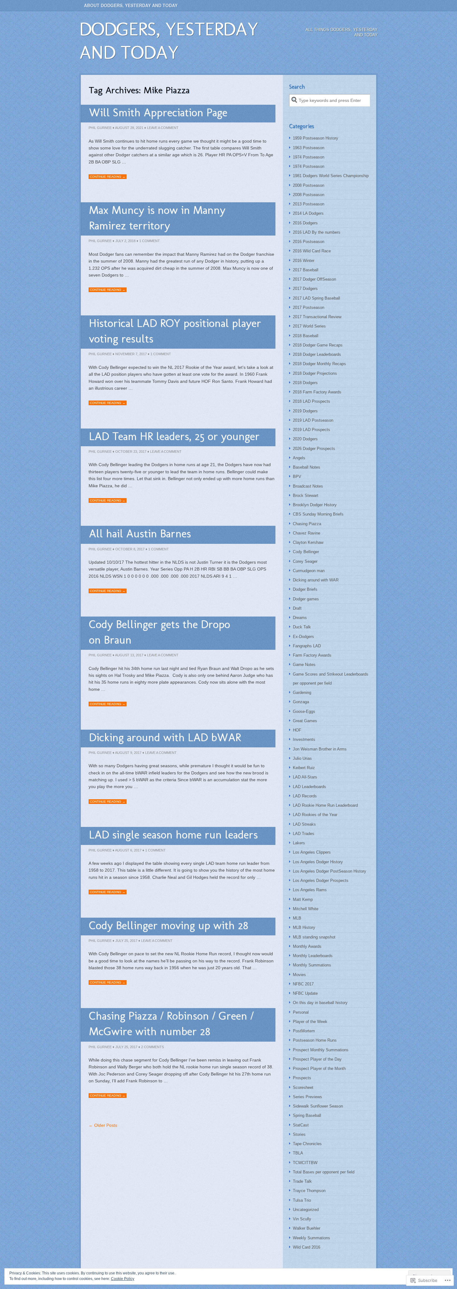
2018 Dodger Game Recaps (318, 345)
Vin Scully (302, 1219)
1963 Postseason (308, 147)
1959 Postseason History (315, 138)
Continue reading (107, 176)
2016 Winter (303, 260)
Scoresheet (303, 1087)
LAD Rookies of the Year (315, 814)
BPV (297, 476)
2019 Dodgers (305, 411)
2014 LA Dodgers (308, 213)
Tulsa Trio (302, 1200)
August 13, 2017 (129, 655)
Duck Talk (302, 627)
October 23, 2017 (130, 451)
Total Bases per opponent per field (323, 1172)
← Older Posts (103, 1125)
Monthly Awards (307, 946)
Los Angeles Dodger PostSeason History (329, 871)
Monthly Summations (312, 965)
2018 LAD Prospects (311, 401)
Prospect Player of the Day (317, 1059)
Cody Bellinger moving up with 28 (168, 925)
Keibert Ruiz (304, 767)
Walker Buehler (306, 1228)
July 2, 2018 (125, 241)
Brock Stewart (305, 495)
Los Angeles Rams (310, 890)
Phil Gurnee (100, 128)
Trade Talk (302, 1181)
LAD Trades (303, 833)
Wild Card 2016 (306, 1247)
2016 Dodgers (305, 223)
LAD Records (305, 796)
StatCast (301, 1125)
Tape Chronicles (307, 1143)
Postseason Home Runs (315, 1040)
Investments (304, 739)
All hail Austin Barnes (140, 533)
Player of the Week (310, 1021)
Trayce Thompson (309, 1190)
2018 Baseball (305, 335)
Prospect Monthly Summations (321, 1050)
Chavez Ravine (306, 533)
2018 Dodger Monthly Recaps (319, 363)
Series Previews (307, 1096)
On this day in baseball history (320, 1002)
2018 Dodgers (305, 382)
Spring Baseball (307, 1115)
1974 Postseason (308, 157)
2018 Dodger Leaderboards (317, 354)
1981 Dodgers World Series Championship (331, 175)
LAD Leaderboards (309, 786)
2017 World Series (309, 326)
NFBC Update (305, 993)
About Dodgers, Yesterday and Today (131, 5)
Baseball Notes (306, 467)
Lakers (299, 843)
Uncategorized (306, 1209)
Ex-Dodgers (303, 636)
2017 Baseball (305, 270)
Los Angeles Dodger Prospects (321, 880)
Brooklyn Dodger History (315, 504)
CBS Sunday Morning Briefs (318, 514)
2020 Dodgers (305, 439)
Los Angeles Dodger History (318, 862)
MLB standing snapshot (314, 937)
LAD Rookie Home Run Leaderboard (325, 805)
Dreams (300, 617)
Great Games (305, 720)
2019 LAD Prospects (311, 429)
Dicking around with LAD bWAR (165, 737)
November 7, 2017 (131, 354)
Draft (297, 608)
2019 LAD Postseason (313, 420)
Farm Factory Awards (312, 655)
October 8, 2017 (130, 549)
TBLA (298, 1153)
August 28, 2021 (129, 128)
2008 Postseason (308, 185)
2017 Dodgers (305, 288)
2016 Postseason (308, 241)
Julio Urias (302, 758)
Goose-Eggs (304, 711)
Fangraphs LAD (307, 646)
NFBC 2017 (303, 984)
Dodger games (306, 599)
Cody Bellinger (306, 551)
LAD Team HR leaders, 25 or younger (174, 436)
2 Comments (152, 1047)
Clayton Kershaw (308, 542)
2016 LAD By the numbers (316, 232)
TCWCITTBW (305, 1162)
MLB (297, 918)
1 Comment (149, 241)
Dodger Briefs (305, 589)
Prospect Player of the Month (319, 1068)
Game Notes (304, 664)
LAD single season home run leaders (173, 834)
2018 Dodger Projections (315, 373)
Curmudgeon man (309, 570)
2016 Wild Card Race (312, 251)
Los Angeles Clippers (312, 852)
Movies (299, 974)
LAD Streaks (304, 824)
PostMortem (304, 1031)
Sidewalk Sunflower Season (318, 1106)
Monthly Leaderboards (313, 955)
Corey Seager (305, 561)
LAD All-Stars (305, 777)
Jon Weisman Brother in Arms (320, 749)
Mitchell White (305, 908)
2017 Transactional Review (317, 316)
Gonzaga (301, 702)
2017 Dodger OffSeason (314, 279)
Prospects (302, 1078)
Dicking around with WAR (316, 580)
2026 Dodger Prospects (314, 448)
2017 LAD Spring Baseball (316, 298)
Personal (301, 1012)
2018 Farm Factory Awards (317, 392)
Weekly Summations (311, 1238)
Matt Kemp (303, 899)
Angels (299, 458)
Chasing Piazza (307, 523)
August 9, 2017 (128, 753)
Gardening (302, 692)
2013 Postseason (308, 204)
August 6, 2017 (128, 850)
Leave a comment (162, 128)
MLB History (304, 927)
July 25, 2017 (126, 941)
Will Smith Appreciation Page (158, 112)
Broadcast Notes (308, 486)
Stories (299, 1134)
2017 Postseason (308, 307)
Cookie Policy (122, 1279)
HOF (297, 730)
